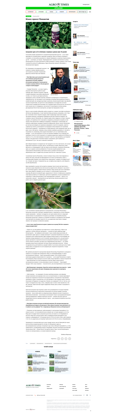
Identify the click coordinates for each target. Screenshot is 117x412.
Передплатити (86, 4)
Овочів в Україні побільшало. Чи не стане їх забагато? (81, 92)
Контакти (87, 390)
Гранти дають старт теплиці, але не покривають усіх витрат (81, 102)
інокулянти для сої (48, 343)
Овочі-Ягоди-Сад (82, 11)
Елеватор (62, 11)
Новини (73, 384)
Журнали (87, 388)
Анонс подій (74, 390)
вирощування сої (40, 343)
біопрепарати (32, 343)
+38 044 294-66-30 (41, 395)
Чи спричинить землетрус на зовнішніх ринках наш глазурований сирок (82, 71)
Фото (86, 384)
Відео (86, 386)
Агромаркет (30, 11)
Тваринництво (72, 11)
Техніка (51, 11)
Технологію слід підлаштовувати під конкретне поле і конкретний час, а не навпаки (81, 81)
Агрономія (41, 11)
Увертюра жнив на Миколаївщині (81, 24)
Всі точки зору (87, 105)
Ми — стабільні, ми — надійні (80, 42)
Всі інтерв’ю (88, 57)
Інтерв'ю (74, 386)
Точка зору (74, 388)
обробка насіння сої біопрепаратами (60, 343)
